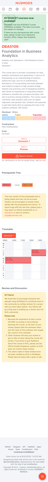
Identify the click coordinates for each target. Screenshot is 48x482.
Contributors (27, 449)
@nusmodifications (11, 462)
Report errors (25, 156)
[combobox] (24, 140)
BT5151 (6, 185)
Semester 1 (9, 235)
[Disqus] (24, 396)
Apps (39, 447)
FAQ (44, 160)
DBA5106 (27, 185)
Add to (24, 140)
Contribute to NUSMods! (24, 452)
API (24, 447)
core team (40, 462)
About (10, 449)
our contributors (30, 464)
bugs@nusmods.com (13, 215)
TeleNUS (31, 447)
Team (17, 449)
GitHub (8, 447)
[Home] (24, 3)
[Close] (42, 28)
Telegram (16, 447)
